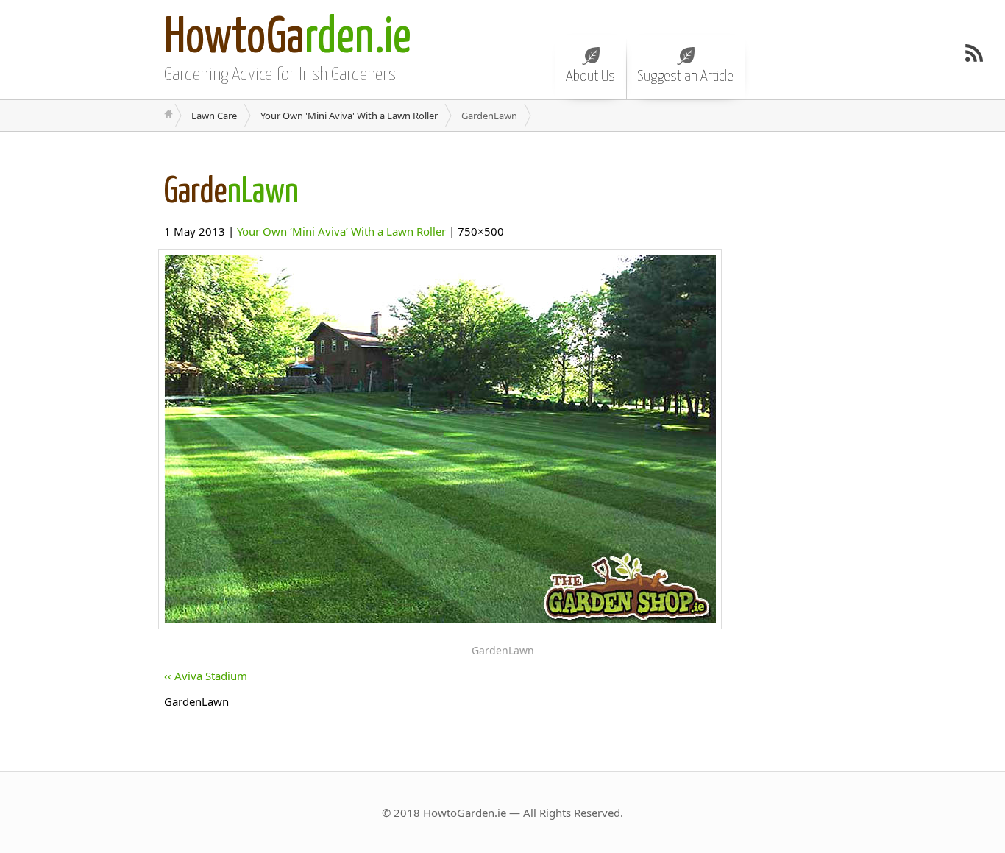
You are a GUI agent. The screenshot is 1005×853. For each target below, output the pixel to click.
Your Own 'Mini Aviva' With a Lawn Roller (349, 115)
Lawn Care (214, 115)
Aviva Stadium (210, 675)
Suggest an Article (685, 76)
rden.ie (287, 39)
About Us (590, 76)
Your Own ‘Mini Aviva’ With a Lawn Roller (341, 231)
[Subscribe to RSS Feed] (974, 53)
